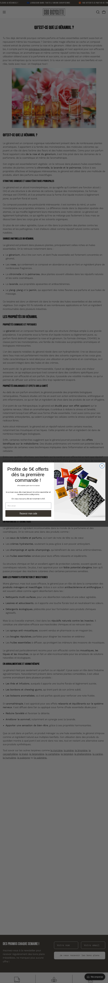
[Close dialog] (102, 465)
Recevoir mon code (28, 513)
